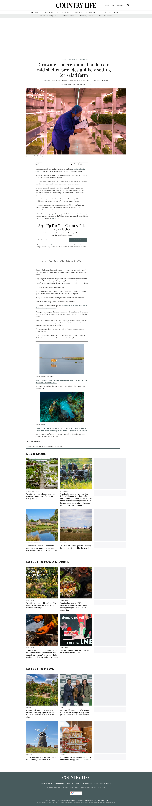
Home (64, 60)
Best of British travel (105, 16)
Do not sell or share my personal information (90, 787)
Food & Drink (84, 60)
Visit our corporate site (101, 800)
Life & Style (79, 12)
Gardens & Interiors (52, 12)
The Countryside (105, 12)
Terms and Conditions (74, 784)
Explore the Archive (68, 16)
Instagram (107, 784)
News (89, 84)
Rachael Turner (66, 84)
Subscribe (119, 5)
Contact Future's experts (56, 784)
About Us (44, 784)
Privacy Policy (87, 784)
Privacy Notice (80, 244)
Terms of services (55, 244)
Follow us (75, 164)
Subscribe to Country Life (48, 16)
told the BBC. (56, 218)
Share (40, 164)
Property (38, 12)
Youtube (57, 787)
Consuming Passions (86, 16)
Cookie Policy (98, 784)
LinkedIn (65, 787)
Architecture (66, 12)
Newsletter (85, 164)
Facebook (49, 787)
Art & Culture (91, 12)
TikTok (71, 787)
